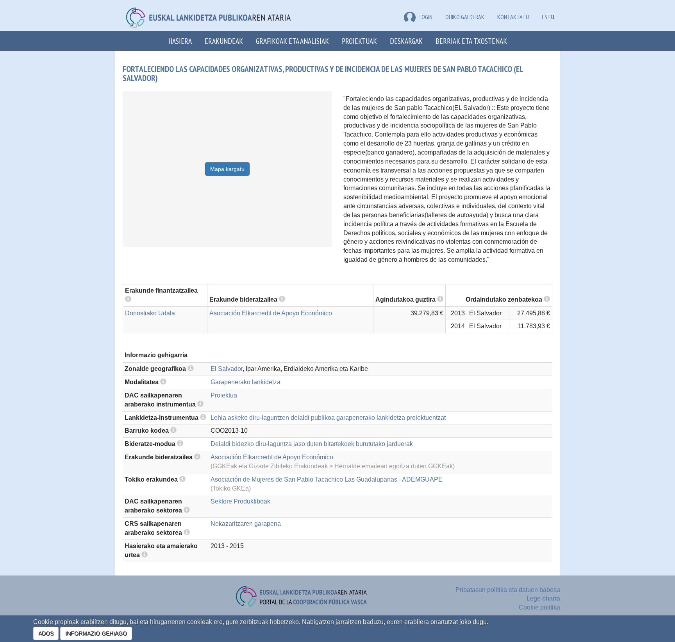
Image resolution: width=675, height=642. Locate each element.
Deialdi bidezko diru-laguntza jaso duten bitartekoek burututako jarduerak (312, 444)
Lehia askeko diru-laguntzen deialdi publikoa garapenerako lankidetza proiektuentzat (328, 417)
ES (544, 17)
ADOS (46, 633)
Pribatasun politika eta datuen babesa (507, 589)
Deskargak (406, 41)
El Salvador (227, 368)
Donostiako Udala (150, 313)
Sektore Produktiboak (240, 501)
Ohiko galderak (464, 17)
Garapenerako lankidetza (245, 382)
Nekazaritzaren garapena (246, 523)
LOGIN (426, 17)
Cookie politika (539, 607)
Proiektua (224, 395)
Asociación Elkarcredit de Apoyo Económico (270, 313)
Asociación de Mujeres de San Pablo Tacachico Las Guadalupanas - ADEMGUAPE (327, 479)
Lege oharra (543, 598)
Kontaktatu (513, 17)
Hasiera (180, 41)
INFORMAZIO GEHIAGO (96, 633)
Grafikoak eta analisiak (292, 41)
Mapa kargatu (227, 169)
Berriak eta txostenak (471, 41)
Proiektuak (359, 41)
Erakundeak (224, 41)
